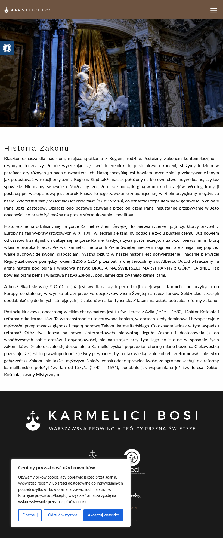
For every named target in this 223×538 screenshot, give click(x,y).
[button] (7, 48)
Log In (132, 507)
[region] (71, 493)
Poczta (131, 519)
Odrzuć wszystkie (62, 515)
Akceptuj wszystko (103, 515)
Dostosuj (30, 515)
